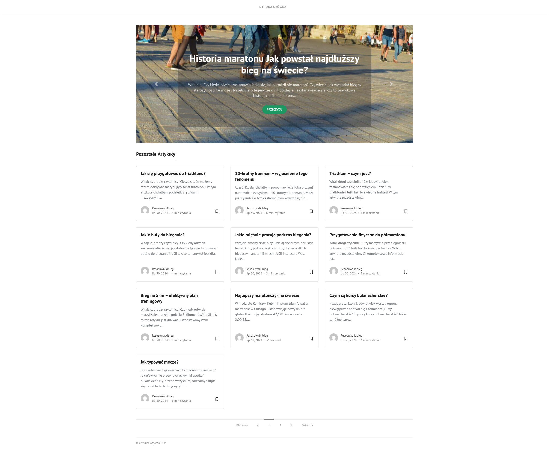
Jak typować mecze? (160, 362)
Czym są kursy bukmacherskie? (359, 295)
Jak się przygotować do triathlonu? (173, 173)
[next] (291, 425)
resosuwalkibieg (163, 208)
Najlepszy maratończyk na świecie (267, 295)
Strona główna (273, 7)
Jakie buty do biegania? (163, 235)
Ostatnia (307, 425)
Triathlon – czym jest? (350, 173)
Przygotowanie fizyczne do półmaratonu (367, 235)
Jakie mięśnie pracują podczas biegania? (273, 235)
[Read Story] (217, 213)
